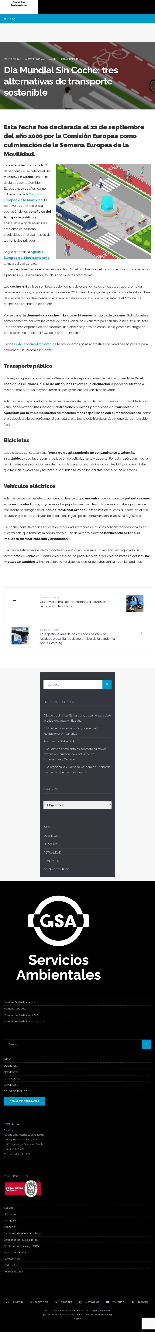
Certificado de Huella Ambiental (22, 1233)
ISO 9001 (9, 1207)
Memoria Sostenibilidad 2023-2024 (24, 1021)
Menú (11, 18)
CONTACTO (51, 861)
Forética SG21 (12, 1258)
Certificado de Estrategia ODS (21, 1245)
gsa (19, 59)
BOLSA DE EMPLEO (56, 869)
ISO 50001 (10, 1226)
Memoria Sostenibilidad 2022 (21, 1014)
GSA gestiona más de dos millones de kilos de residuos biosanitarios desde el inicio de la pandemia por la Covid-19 (77, 637)
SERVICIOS (50, 844)
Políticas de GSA (13, 1271)
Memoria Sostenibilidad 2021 (21, 1002)
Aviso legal (91, 1310)
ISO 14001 (10, 1214)
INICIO (47, 827)
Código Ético (11, 1265)
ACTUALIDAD (52, 852)
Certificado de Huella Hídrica (21, 1239)
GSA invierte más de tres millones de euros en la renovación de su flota (74, 602)
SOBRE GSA (51, 835)
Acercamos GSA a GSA (58, 741)
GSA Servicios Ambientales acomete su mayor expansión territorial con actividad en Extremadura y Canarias (74, 754)
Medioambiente (69, 59)
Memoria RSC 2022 (15, 1008)
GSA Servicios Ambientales (35, 344)
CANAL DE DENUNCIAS (24, 1101)
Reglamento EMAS (15, 1252)
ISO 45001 (10, 1220)
